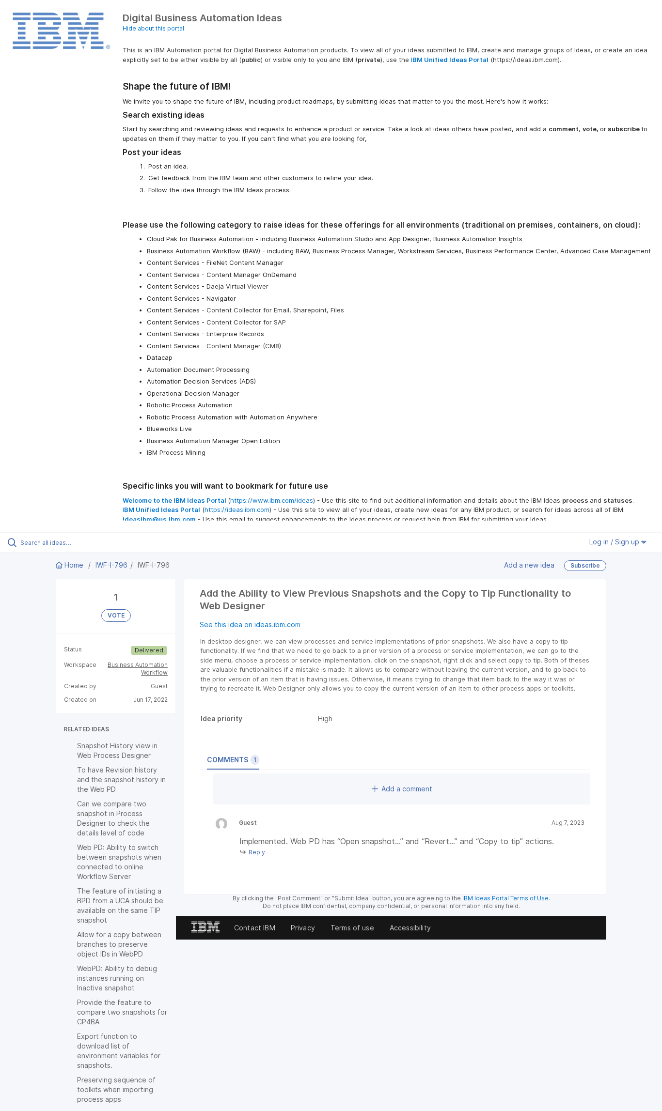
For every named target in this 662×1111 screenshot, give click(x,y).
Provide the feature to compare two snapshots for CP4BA (122, 1012)
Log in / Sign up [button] (615, 542)
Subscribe (585, 565)
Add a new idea (529, 564)
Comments (231, 760)
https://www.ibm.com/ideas (271, 500)
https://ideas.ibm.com (237, 509)
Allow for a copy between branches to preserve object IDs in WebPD (119, 944)
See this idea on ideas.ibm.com (250, 624)
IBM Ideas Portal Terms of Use (505, 898)
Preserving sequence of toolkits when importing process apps (116, 1089)
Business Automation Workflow (138, 668)
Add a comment (406, 789)
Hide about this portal (153, 28)
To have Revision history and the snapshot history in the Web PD (121, 779)
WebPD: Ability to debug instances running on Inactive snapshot (117, 978)
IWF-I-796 (111, 565)
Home (74, 565)
